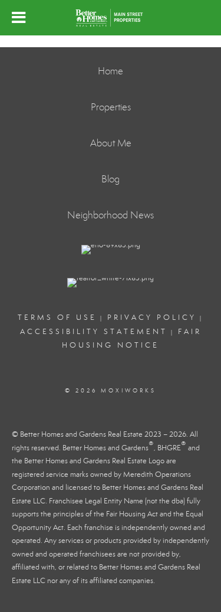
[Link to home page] (111, 17)
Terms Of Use (57, 317)
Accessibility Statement (93, 331)
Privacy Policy (151, 317)
